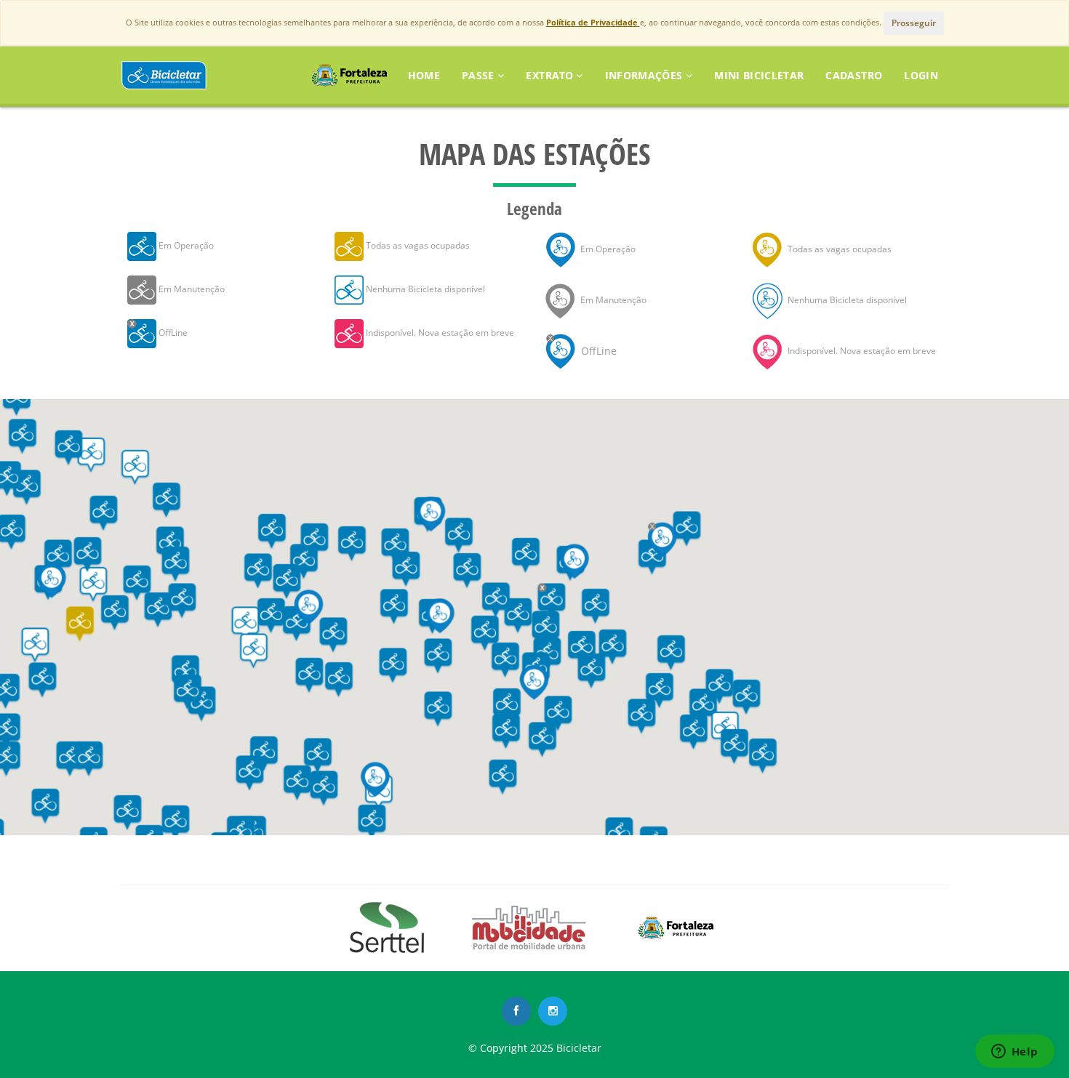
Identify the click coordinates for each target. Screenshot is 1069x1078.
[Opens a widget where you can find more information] (1014, 1052)
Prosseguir (914, 23)
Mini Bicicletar (759, 75)
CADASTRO (853, 75)
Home (424, 75)
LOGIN (921, 75)
